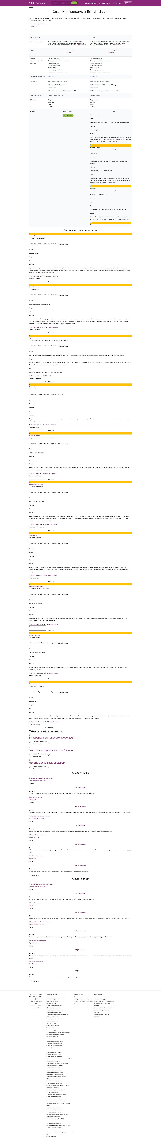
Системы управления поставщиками (55, 1109)
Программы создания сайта (53, 1116)
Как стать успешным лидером (47, 762)
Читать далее (82, 44)
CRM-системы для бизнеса (52, 1007)
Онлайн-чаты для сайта (52, 1036)
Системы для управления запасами (55, 1098)
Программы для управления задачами (55, 1030)
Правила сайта (36, 1007)
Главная (31, 7)
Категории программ (52, 994)
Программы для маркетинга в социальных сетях (58, 1014)
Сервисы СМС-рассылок (52, 1021)
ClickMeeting (32, 858)
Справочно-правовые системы (53, 1054)
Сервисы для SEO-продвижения (54, 1019)
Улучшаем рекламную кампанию (81, 996)
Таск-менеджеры (50, 1027)
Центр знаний (98, 994)
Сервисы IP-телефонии (52, 1001)
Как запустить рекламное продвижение (83, 999)
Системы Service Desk (51, 1136)
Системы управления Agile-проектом (55, 1034)
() (31, 276)
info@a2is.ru (36, 999)
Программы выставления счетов (54, 1083)
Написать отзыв (68, 115)
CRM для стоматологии (52, 1092)
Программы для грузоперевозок (54, 1129)
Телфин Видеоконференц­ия (37, 780)
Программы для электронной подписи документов (58, 1063)
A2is (37, 3)
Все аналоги (34, 875)
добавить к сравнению (38, 24)
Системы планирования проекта (54, 1056)
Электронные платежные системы (54, 1065)
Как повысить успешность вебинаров (51, 750)
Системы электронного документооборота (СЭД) (58, 1032)
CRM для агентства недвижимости (54, 1074)
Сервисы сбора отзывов (52, 1038)
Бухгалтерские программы (52, 999)
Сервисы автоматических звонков (54, 1045)
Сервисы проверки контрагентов (54, 1050)
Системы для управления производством (56, 1101)
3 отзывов (111, 52)
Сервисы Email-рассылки (52, 1016)
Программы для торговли (52, 1087)
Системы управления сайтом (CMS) (55, 1118)
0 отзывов (68, 52)
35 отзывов (82, 844)
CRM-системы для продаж (100, 999)
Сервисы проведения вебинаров (54, 1043)
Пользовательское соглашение (36, 1005)
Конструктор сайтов (51, 1023)
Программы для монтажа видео (53, 1081)
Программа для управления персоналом (56, 1094)
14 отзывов (82, 865)
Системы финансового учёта (53, 1047)
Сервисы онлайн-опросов (52, 1025)
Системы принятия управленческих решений (57, 1114)
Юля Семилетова (40, 741)
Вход (129, 3)
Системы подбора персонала (53, 1067)
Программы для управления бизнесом (55, 1089)
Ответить (35, 276)
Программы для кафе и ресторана (54, 1072)
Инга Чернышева (40, 754)
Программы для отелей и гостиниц (54, 1010)
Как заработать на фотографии (101, 996)
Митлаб (48, 376)
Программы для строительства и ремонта (56, 1076)
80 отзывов (82, 806)
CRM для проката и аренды (52, 1078)
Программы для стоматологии (53, 1012)
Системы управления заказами (53, 1112)
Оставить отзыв (90, 3)
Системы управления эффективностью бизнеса (57, 1085)
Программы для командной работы (54, 1041)
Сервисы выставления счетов (53, 1052)
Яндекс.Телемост (53, 276)
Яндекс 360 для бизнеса (36, 818)
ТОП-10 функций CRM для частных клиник (104, 1001)
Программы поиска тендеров (53, 1061)
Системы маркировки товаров (53, 1127)
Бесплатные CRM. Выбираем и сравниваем (104, 1007)
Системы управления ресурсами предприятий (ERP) (59, 1058)
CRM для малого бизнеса (52, 1121)
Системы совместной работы (53, 1123)
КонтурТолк (32, 799)
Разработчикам (104, 3)
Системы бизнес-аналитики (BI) (54, 1070)
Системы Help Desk (51, 1003)
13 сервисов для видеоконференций (51, 737)
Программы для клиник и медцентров (55, 996)
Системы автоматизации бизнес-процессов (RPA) (58, 1125)
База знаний (117, 3)
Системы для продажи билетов (53, 1096)
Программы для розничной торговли (55, 1107)
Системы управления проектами (54, 1005)
